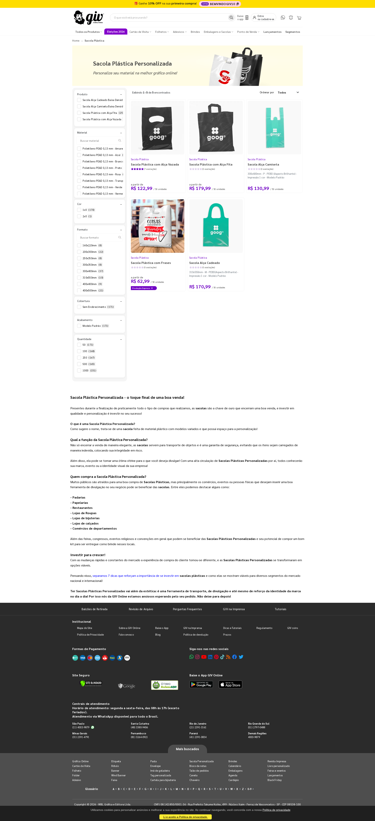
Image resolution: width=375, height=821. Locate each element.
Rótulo (115, 766)
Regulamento (264, 628)
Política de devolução (195, 634)
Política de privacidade (276, 809)
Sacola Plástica (140, 159)
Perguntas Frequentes (187, 609)
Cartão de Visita (81, 766)
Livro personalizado (279, 766)
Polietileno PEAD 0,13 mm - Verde (105, 187)
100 (89, 351)
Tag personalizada (160, 775)
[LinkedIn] (210, 656)
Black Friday (275, 780)
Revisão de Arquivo (141, 609)
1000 (89, 370)
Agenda (233, 775)
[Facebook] (234, 656)
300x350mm (92, 264)
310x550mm (93, 277)
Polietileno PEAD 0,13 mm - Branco (106, 161)
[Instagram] (197, 656)
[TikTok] (222, 656)
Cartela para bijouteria (163, 780)
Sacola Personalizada (201, 761)
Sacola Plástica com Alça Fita (103, 112)
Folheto (76, 770)
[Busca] (231, 17)
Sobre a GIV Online (129, 628)
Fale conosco (126, 634)
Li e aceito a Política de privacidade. (185, 816)
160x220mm (92, 245)
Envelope (155, 766)
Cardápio (234, 780)
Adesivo (76, 780)
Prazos (227, 634)
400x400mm (92, 284)
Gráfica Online (80, 761)
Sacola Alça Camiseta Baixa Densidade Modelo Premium (118, 106)
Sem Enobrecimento (98, 306)
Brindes (233, 761)
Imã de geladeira (160, 770)
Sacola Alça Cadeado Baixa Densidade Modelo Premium (118, 100)
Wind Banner (118, 775)
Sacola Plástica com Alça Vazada (105, 119)
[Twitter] (241, 656)
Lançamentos (275, 775)
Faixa (114, 780)
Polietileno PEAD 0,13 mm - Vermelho (107, 193)
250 (89, 357)
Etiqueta (116, 761)
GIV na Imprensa (234, 609)
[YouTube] (203, 656)
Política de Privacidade (90, 634)
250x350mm (92, 258)
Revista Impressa (277, 761)
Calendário (235, 766)
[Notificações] (291, 17)
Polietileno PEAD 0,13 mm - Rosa (104, 174)
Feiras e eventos (277, 770)
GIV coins (292, 628)
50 (88, 344)
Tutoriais (280, 609)
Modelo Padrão (95, 325)
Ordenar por (267, 92)
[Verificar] (91, 683)
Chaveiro (194, 780)
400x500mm (93, 290)
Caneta (193, 775)
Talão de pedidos (199, 770)
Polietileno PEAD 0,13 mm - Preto (105, 167)
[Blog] (228, 656)
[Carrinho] (299, 17)
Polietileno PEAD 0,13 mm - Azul (104, 155)
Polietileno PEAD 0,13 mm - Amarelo (106, 148)
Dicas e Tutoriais (232, 628)
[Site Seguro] (127, 685)
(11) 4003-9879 (80, 727)
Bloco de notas (197, 766)
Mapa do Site (84, 628)
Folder (76, 775)
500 (89, 364)
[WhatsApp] (283, 17)
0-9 (249, 789)
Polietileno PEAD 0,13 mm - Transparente (109, 180)
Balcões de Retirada (94, 609)
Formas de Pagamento (89, 649)
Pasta (153, 761)
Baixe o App (161, 628)
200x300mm (93, 251)
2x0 (87, 216)
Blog (158, 634)
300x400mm (93, 271)
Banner (115, 770)
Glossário (91, 789)
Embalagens (235, 770)
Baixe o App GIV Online (206, 675)
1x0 (89, 209)
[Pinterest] (216, 656)
